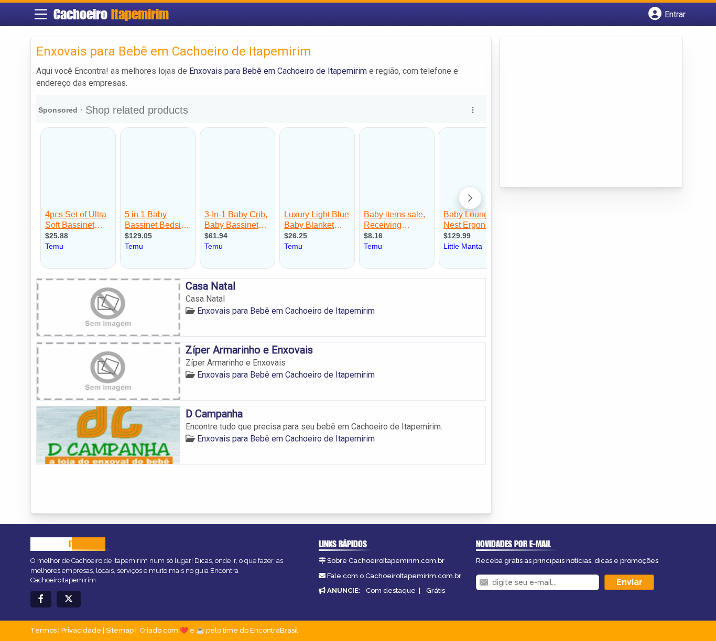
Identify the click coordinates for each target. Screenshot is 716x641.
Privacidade (81, 630)
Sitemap (120, 630)
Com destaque (391, 590)
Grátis (435, 590)
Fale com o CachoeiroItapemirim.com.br (394, 576)
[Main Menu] (40, 14)
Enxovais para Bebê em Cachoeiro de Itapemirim (278, 71)
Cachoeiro (111, 14)
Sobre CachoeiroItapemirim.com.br (385, 561)
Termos (43, 630)
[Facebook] (40, 599)
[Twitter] (69, 599)
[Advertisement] (584, 113)
